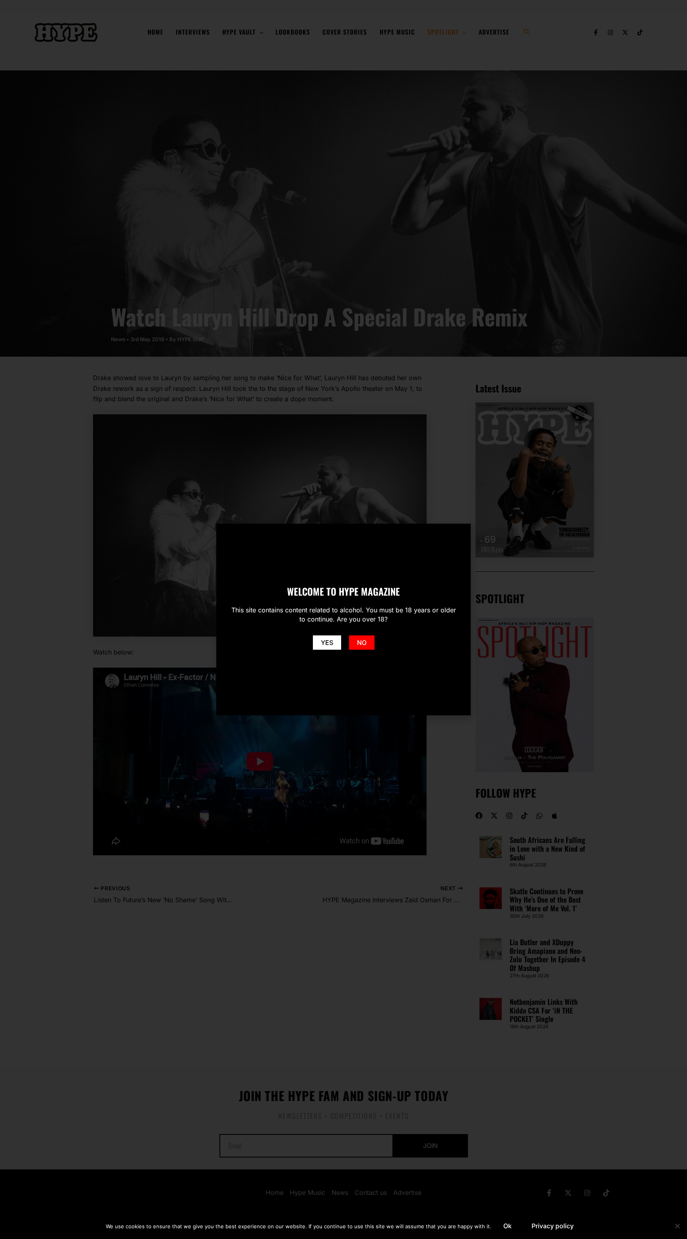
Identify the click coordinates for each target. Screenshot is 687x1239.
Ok (507, 1226)
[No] (677, 1226)
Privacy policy (553, 1226)
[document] (343, 619)
